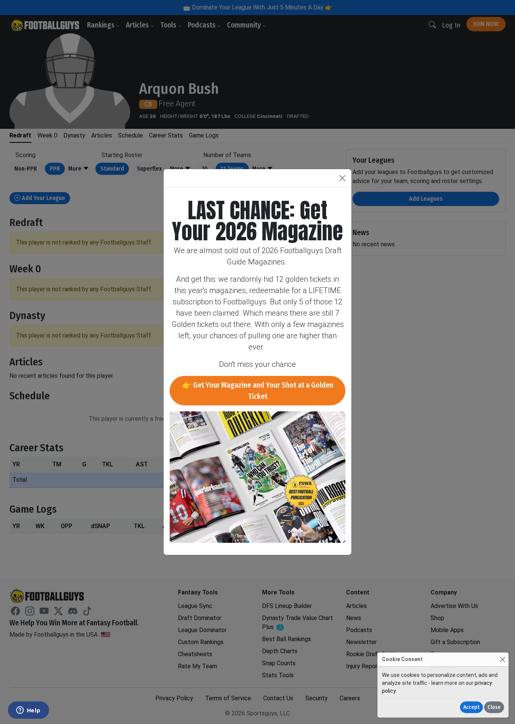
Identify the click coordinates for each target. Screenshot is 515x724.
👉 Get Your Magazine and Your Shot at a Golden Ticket (257, 390)
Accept (471, 707)
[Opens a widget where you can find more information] (28, 710)
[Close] (502, 659)
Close (494, 707)
